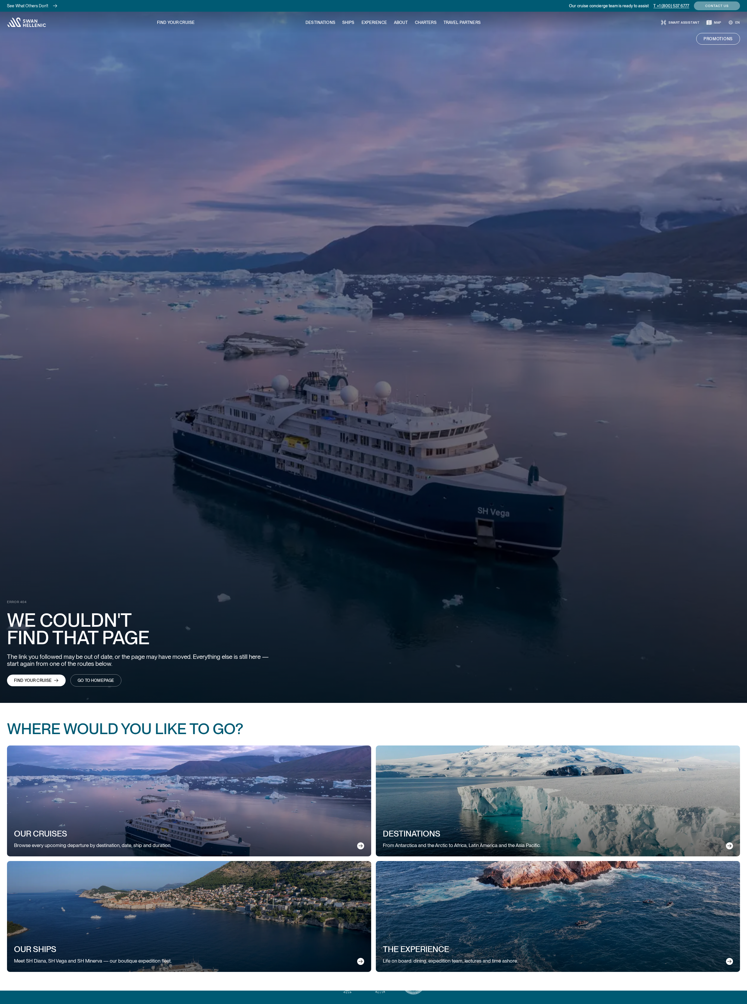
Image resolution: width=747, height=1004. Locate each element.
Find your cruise (33, 680)
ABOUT (401, 22)
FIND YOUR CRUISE (176, 22)
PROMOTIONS (718, 38)
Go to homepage (96, 680)
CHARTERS (426, 22)
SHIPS (348, 22)
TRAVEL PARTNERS (462, 22)
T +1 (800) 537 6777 (671, 6)
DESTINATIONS (320, 22)
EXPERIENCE (374, 22)
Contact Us (717, 6)
